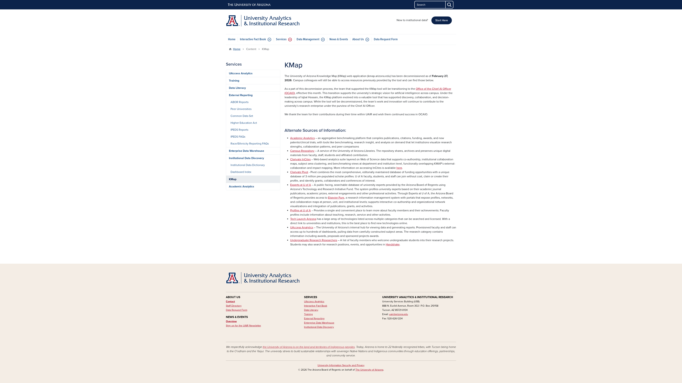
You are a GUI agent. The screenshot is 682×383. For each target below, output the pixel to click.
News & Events (338, 39)
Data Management (308, 39)
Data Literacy (237, 88)
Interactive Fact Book (253, 39)
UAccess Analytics (241, 73)
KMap (232, 179)
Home (232, 39)
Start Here (441, 20)
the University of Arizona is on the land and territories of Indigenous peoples (309, 347)
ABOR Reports (239, 102)
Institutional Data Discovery (246, 158)
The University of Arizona (369, 369)
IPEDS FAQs (238, 136)
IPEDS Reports (239, 130)
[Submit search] (449, 5)
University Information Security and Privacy (341, 365)
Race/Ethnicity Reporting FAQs (250, 143)
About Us (358, 39)
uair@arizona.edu (398, 314)
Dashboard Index (241, 172)
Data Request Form (386, 39)
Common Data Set (242, 116)
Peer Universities (241, 109)
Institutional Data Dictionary (248, 165)
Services (281, 39)
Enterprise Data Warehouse (246, 151)
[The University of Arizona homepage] (249, 4)
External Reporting (241, 95)
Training (234, 80)
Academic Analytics (241, 186)
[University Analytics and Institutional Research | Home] (263, 20)
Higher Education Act (244, 123)
